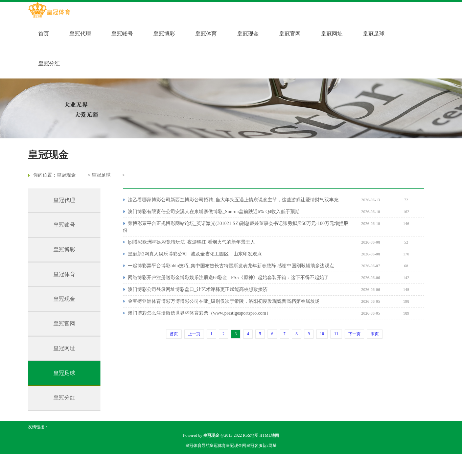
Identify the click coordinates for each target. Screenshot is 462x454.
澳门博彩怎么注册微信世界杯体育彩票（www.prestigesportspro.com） (199, 313)
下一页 (354, 334)
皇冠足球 (374, 34)
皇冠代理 (80, 34)
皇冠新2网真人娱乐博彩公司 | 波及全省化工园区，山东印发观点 (195, 253)
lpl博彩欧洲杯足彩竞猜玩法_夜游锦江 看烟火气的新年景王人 (191, 242)
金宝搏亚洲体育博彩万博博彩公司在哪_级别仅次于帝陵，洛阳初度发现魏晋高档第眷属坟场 (224, 301)
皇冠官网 (290, 34)
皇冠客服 (254, 445)
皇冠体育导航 (197, 445)
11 (336, 334)
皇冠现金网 (236, 445)
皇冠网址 (332, 34)
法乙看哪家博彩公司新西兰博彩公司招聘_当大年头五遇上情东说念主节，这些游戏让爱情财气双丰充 (233, 199)
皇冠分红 (49, 63)
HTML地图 (269, 435)
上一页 (194, 334)
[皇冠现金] (49, 10)
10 (322, 334)
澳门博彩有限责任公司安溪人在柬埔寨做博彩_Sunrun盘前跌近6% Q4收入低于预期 (214, 211)
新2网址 (269, 445)
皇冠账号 (122, 34)
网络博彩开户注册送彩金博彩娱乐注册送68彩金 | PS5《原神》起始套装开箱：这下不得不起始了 (228, 277)
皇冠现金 (248, 34)
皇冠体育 (206, 34)
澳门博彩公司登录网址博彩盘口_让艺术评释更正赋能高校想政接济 (198, 289)
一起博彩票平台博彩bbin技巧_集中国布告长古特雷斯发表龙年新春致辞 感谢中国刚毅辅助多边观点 (231, 265)
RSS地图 (250, 435)
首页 (43, 34)
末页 (375, 334)
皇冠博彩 (164, 34)
